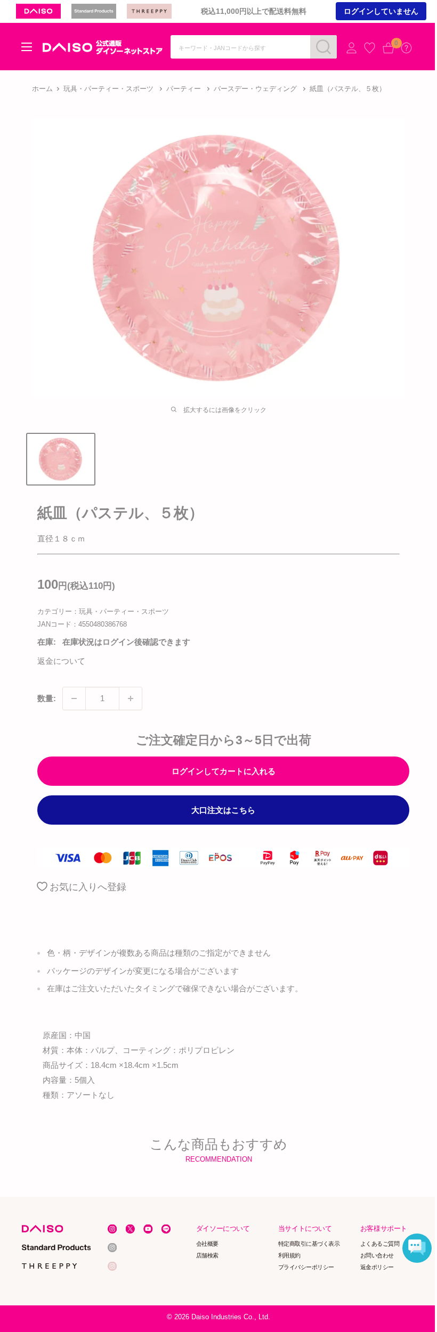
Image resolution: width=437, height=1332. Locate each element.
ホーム (42, 89)
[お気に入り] (369, 48)
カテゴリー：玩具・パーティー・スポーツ (103, 611)
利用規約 (289, 1255)
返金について (61, 660)
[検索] (323, 47)
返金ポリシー (377, 1266)
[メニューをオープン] (26, 47)
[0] (388, 48)
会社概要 (207, 1243)
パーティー (183, 89)
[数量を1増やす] (130, 698)
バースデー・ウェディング (255, 89)
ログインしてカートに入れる (224, 771)
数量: (46, 698)
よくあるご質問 (380, 1243)
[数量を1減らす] (74, 698)
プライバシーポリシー (306, 1266)
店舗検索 (207, 1255)
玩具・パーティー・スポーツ (108, 89)
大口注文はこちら (223, 810)
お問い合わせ (377, 1255)
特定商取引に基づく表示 (309, 1243)
